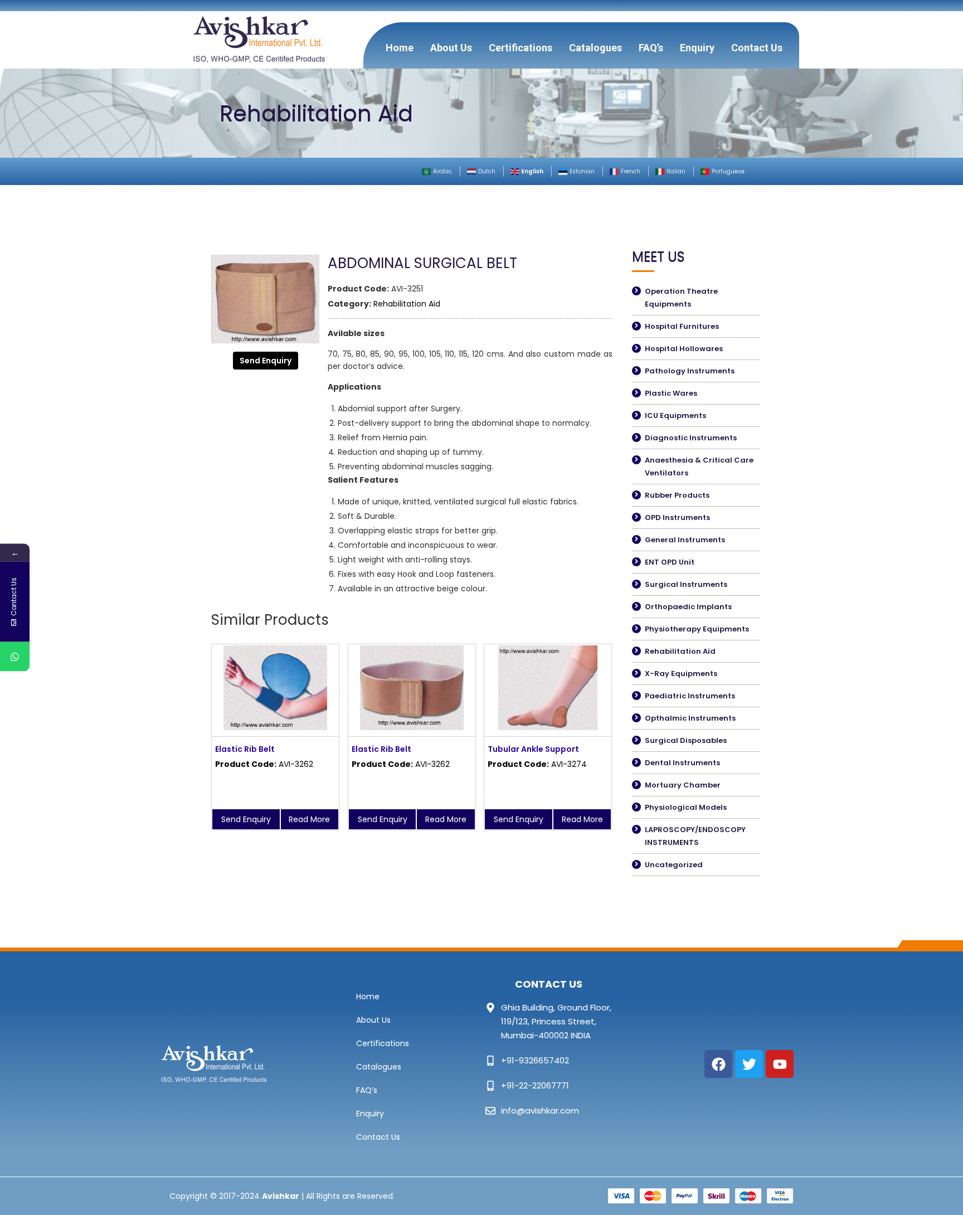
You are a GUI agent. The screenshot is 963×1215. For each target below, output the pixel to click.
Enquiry (697, 48)
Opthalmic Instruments (690, 718)
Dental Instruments (682, 762)
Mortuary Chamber (683, 785)
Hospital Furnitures (682, 326)
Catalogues (595, 48)
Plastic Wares (671, 393)
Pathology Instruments (690, 371)
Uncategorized (674, 864)
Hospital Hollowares (684, 348)
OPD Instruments (677, 517)
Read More (309, 819)
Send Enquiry (265, 360)
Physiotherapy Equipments (697, 629)
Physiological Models (686, 807)
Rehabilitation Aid (406, 303)
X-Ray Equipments (681, 673)
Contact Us (756, 48)
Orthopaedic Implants (688, 606)
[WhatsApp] (15, 657)
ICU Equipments (675, 415)
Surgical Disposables (686, 740)
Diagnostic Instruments (691, 437)
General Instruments (685, 539)
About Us (451, 48)
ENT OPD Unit (669, 562)
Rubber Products (677, 495)
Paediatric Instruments (690, 696)
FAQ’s (651, 48)
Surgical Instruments (686, 584)
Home (400, 48)
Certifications (520, 48)
